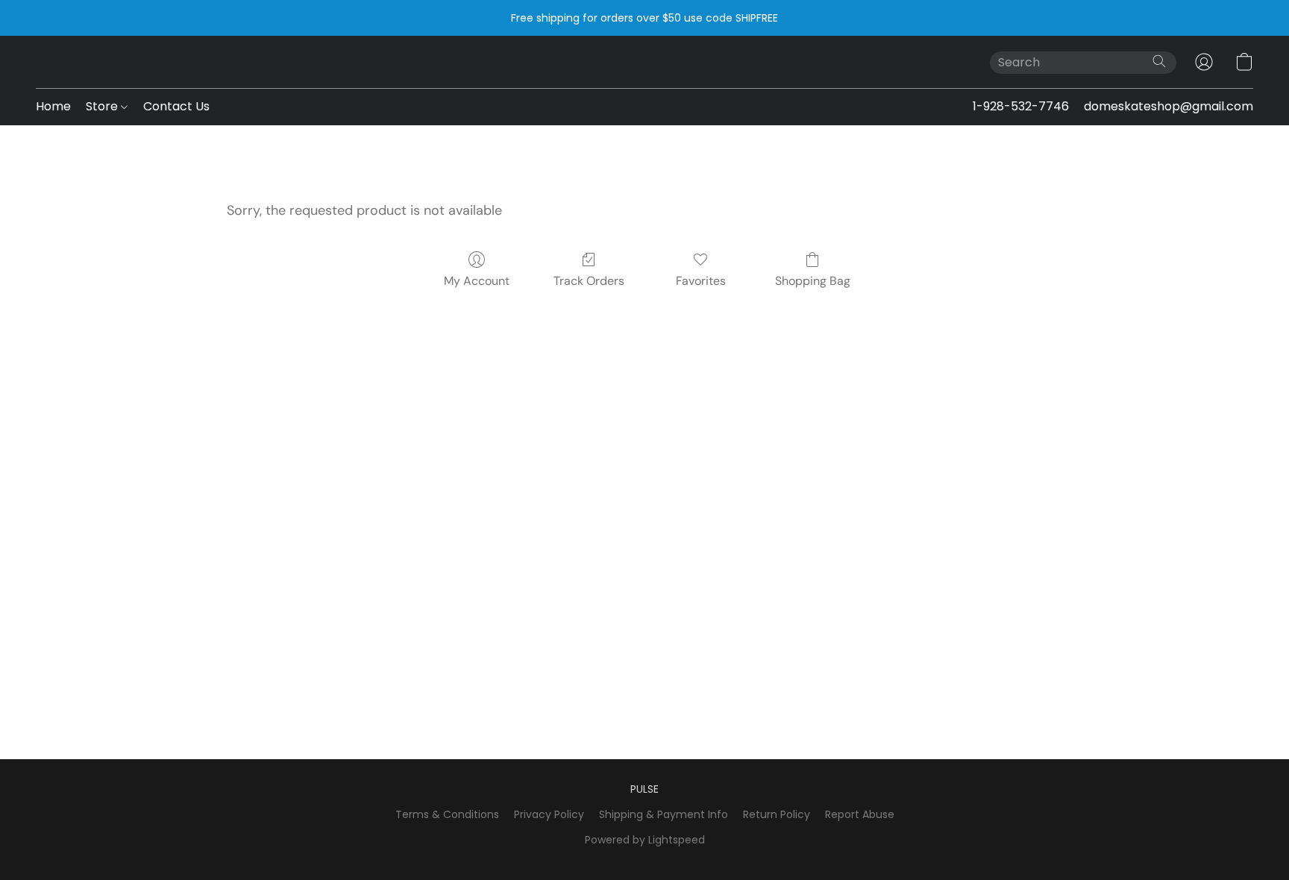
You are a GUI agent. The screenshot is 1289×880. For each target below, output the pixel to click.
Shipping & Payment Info (663, 814)
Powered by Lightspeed (645, 839)
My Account (476, 281)
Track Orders (588, 281)
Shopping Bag (812, 281)
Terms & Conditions (447, 814)
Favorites (701, 281)
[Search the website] (1159, 61)
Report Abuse (859, 814)
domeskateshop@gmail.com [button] (1168, 106)
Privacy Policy (549, 814)
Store (103, 106)
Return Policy (776, 814)
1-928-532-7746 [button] (1021, 106)
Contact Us (176, 106)
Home (53, 106)
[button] (1204, 61)
